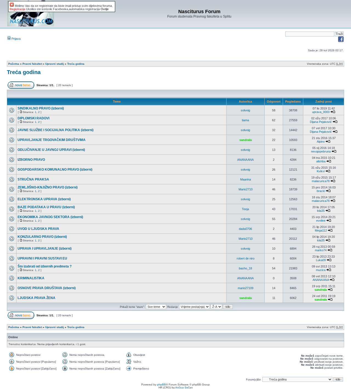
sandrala (245, 140)
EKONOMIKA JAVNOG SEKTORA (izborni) (50, 217)
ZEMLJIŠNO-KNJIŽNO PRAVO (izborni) (48, 187)
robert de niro (245, 258)
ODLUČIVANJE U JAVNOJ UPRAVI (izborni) (51, 150)
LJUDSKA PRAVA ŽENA (36, 298)
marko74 (321, 250)
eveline (320, 220)
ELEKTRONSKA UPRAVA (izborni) (44, 199)
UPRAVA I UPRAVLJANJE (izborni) (45, 248)
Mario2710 (246, 189)
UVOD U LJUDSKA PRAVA (38, 229)
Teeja (245, 209)
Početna (13, 63)
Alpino (321, 141)
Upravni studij (54, 63)
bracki (321, 191)
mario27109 (245, 288)
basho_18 (245, 268)
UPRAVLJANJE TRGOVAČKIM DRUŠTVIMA (52, 140)
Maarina (245, 179)
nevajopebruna (321, 151)
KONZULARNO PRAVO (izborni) (42, 237)
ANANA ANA (245, 159)
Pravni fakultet (32, 63)
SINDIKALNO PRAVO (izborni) (41, 108)
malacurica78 (321, 181)
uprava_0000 (321, 112)
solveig (245, 110)
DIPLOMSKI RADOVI (33, 118)
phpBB (161, 384)
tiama (245, 120)
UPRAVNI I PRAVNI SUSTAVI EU (42, 258)
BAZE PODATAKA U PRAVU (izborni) (46, 207)
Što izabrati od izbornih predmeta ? (45, 266)
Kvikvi (321, 171)
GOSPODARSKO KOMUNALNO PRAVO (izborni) (55, 169)
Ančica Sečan (184, 387)
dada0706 (245, 228)
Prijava (16, 38)
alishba (320, 161)
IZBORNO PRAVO (31, 160)
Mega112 (321, 230)
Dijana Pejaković (321, 121)
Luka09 (321, 260)
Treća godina (75, 63)
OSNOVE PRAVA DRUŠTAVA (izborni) (47, 288)
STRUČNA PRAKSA (33, 179)
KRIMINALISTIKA (31, 278)
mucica (320, 270)
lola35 (321, 210)
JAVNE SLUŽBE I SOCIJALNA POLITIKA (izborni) (56, 130)
